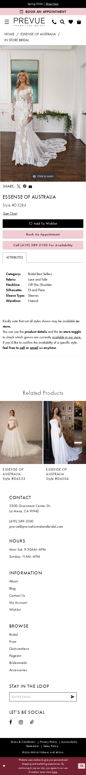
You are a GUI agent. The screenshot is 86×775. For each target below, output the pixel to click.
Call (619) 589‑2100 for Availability (43, 245)
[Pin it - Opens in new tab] (24, 186)
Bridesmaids (18, 663)
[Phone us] (54, 21)
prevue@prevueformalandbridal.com (36, 526)
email (34, 348)
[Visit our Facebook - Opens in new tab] (10, 722)
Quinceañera (19, 648)
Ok (82, 766)
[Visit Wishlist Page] (71, 21)
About (13, 581)
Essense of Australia (38, 34)
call (22, 348)
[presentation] (21, 432)
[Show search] (62, 21)
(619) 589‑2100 (21, 521)
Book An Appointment (43, 234)
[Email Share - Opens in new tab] (30, 186)
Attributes (14, 257)
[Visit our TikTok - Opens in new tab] (32, 722)
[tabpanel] (43, 113)
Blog (12, 588)
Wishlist (15, 609)
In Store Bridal (16, 40)
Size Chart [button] (10, 213)
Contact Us (17, 595)
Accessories (18, 670)
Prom (13, 641)
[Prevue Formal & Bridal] (29, 22)
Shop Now (52, 4)
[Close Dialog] (4, 766)
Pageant (15, 656)
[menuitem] (7, 21)
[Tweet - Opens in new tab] (19, 186)
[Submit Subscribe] (73, 697)
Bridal (13, 634)
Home (9, 34)
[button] (7, 21)
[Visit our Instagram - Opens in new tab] (21, 722)
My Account (18, 602)
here (54, 772)
